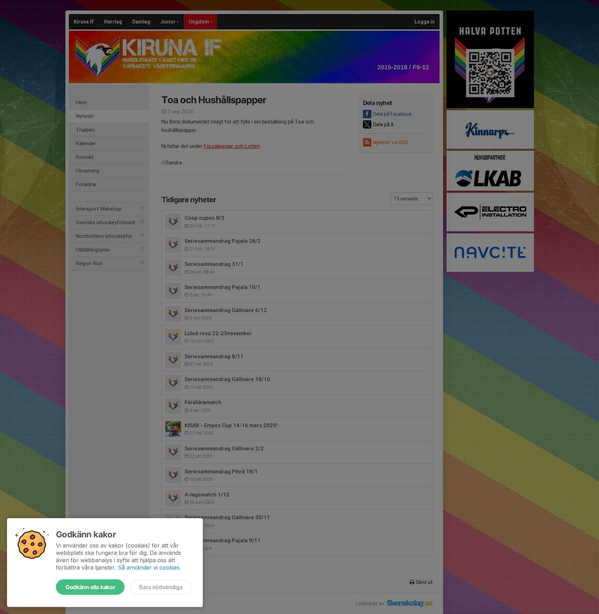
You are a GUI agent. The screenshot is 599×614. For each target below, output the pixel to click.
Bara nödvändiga (160, 587)
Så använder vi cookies (149, 567)
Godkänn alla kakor (90, 587)
